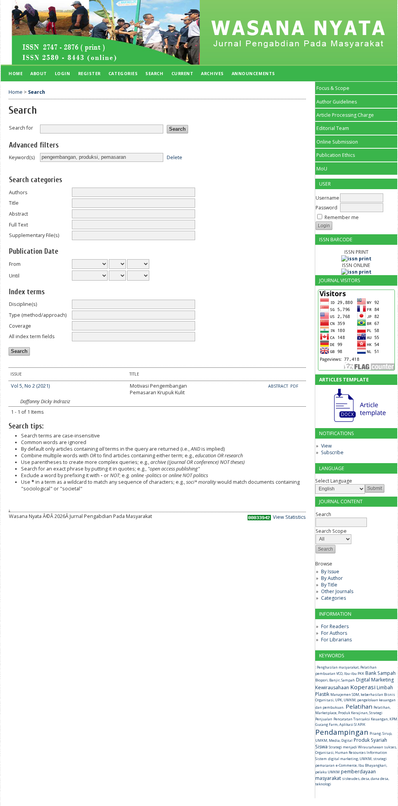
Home (16, 73)
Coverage (20, 326)
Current (182, 73)
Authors (18, 192)
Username (327, 198)
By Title (329, 584)
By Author (332, 578)
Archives (212, 73)
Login (62, 73)
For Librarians (336, 639)
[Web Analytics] (259, 518)
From (15, 264)
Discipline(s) (23, 304)
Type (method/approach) (37, 315)
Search (154, 73)
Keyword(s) (22, 157)
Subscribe (332, 452)
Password (326, 207)
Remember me (342, 217)
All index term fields (32, 336)
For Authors (334, 633)
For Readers (335, 626)
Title (14, 203)
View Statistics (289, 517)
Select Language (333, 481)
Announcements (253, 73)
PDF (294, 386)
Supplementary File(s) (34, 235)
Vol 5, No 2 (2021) (30, 386)
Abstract (18, 214)
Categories (333, 598)
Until (14, 275)
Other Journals (337, 591)
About (38, 73)
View (326, 446)
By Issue (330, 571)
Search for (21, 128)
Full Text (18, 224)
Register (89, 73)
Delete (174, 157)
